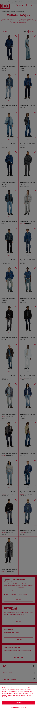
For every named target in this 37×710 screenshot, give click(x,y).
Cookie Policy (6, 697)
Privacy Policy (24, 695)
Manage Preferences (8, 695)
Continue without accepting (18, 707)
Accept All (18, 702)
